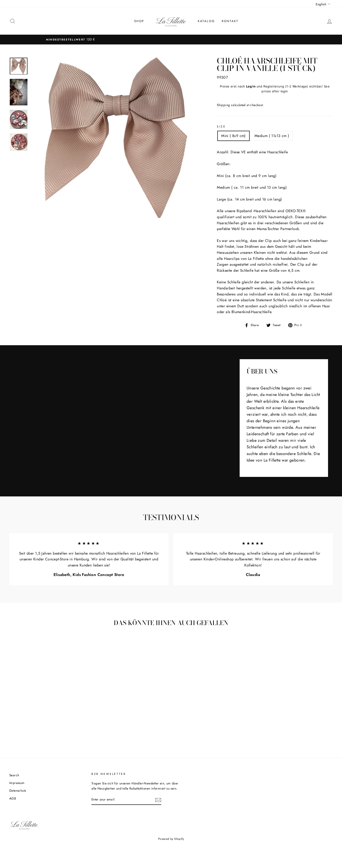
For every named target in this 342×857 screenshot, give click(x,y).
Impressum (17, 782)
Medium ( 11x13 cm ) (272, 135)
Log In (250, 86)
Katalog (206, 21)
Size (221, 126)
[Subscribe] (158, 800)
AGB (12, 798)
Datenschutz (17, 790)
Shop (139, 21)
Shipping (223, 105)
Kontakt (230, 21)
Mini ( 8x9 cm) (233, 135)
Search (14, 775)
